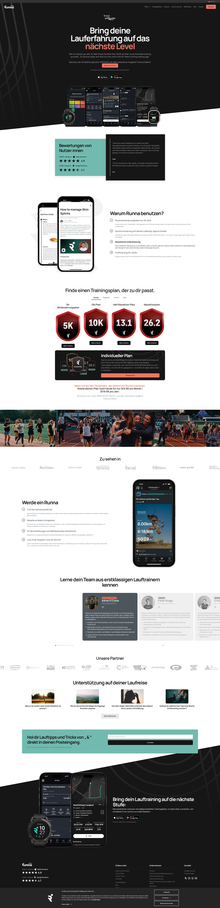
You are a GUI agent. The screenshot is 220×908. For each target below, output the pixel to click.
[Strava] (186, 878)
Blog (117, 885)
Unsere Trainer (120, 876)
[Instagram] (103, 607)
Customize (165, 898)
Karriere (152, 871)
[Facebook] (193, 878)
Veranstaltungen (121, 882)
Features (166, 7)
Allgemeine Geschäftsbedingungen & (161, 873)
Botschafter (153, 886)
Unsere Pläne (120, 873)
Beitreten (211, 7)
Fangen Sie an (130, 375)
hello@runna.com (189, 871)
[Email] (196, 878)
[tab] (154, 213)
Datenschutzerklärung (156, 876)
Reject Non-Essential (166, 903)
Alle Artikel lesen (110, 716)
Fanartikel (119, 879)
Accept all (166, 892)
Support (201, 7)
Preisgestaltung (157, 7)
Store (195, 7)
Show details (66, 904)
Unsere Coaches (176, 7)
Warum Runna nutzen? (123, 871)
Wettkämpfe (187, 7)
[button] (212, 1)
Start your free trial (110, 65)
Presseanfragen (189, 873)
